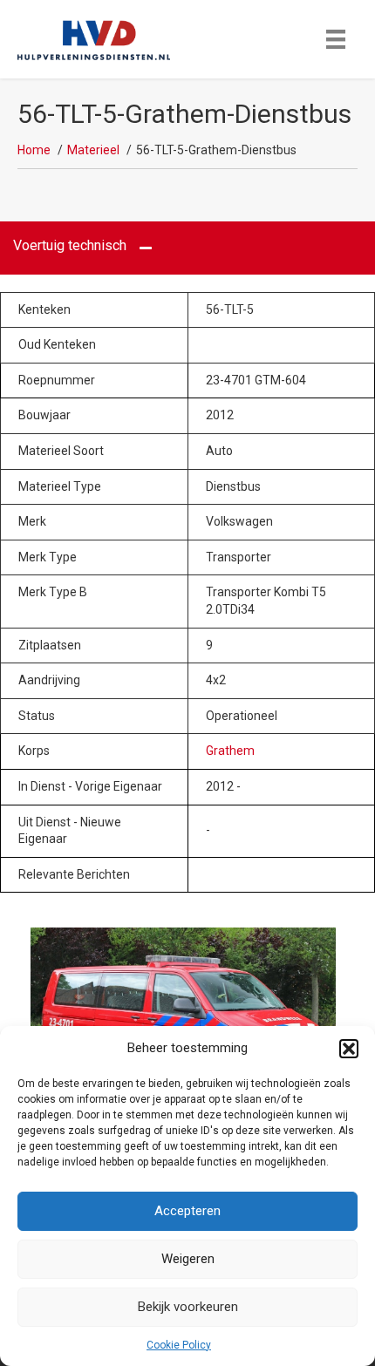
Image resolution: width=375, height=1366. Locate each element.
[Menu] (336, 39)
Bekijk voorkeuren (188, 1307)
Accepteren (187, 1211)
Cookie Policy (179, 1345)
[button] (349, 1048)
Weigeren (188, 1259)
